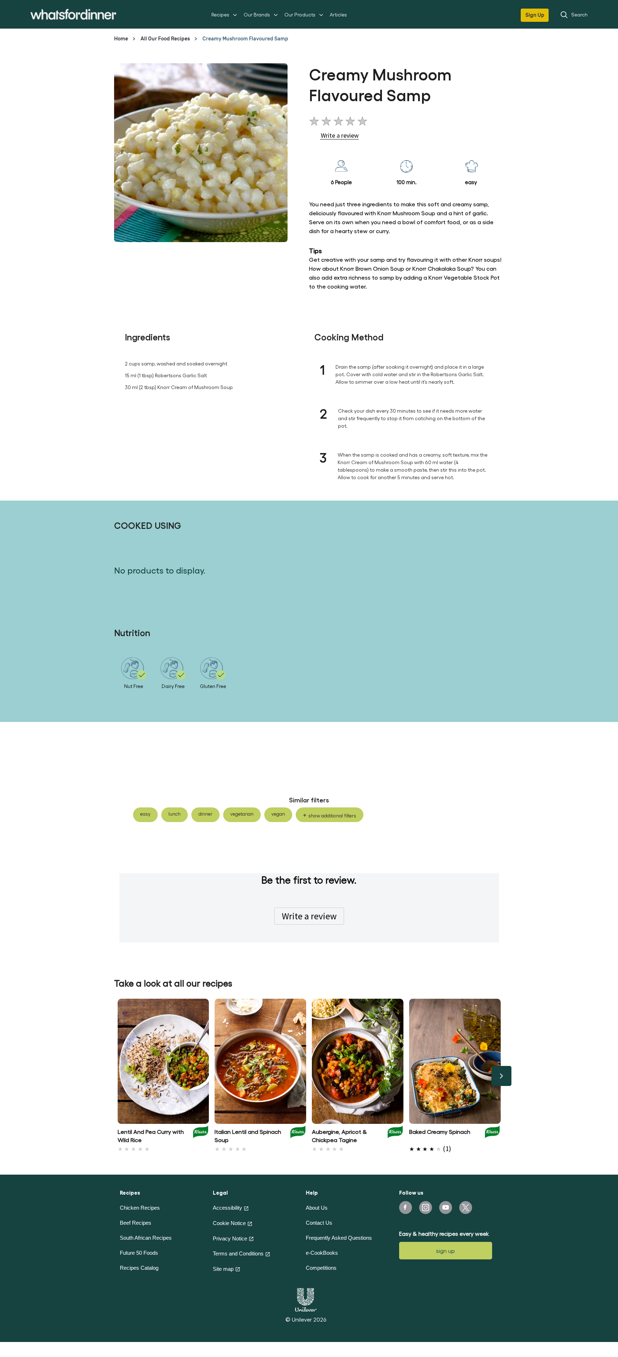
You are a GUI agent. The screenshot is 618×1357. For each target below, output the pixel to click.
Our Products (299, 14)
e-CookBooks (322, 1253)
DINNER (205, 813)
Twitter (465, 1207)
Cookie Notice (229, 1223)
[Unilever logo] (306, 1298)
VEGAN (278, 813)
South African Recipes (146, 1238)
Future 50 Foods (139, 1253)
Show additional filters (332, 815)
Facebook (405, 1207)
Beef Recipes (135, 1223)
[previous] (117, 1076)
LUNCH (174, 813)
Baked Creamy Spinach (439, 1131)
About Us (317, 1208)
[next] (501, 1076)
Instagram (425, 1207)
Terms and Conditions (238, 1253)
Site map (223, 1269)
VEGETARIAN (242, 813)
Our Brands (257, 14)
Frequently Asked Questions (339, 1238)
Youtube (445, 1207)
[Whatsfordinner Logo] (73, 14)
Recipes (220, 14)
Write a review (309, 916)
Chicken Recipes (140, 1208)
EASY (145, 813)
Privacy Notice (230, 1238)
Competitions (321, 1268)
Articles (338, 14)
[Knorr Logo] (200, 1134)
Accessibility (227, 1208)
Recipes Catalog (139, 1268)
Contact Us (319, 1223)
